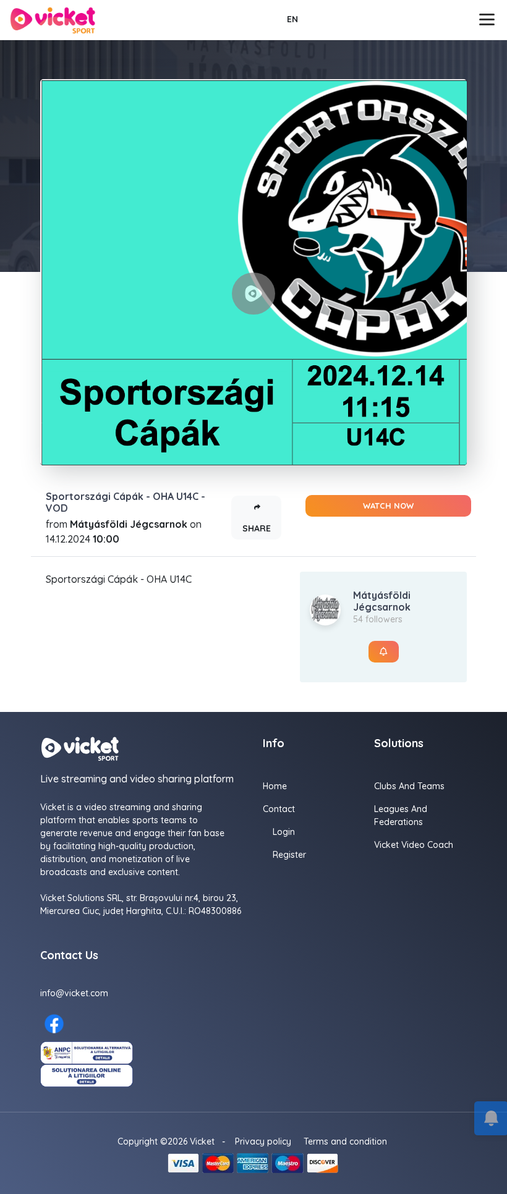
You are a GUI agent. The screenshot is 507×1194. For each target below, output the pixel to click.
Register (289, 854)
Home (275, 786)
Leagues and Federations (400, 815)
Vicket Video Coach (413, 844)
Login (284, 831)
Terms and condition (345, 1141)
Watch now (388, 505)
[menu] (488, 20)
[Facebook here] (54, 1024)
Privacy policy (263, 1141)
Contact (279, 809)
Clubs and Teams (409, 786)
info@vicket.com (74, 993)
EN (292, 19)
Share (256, 528)
